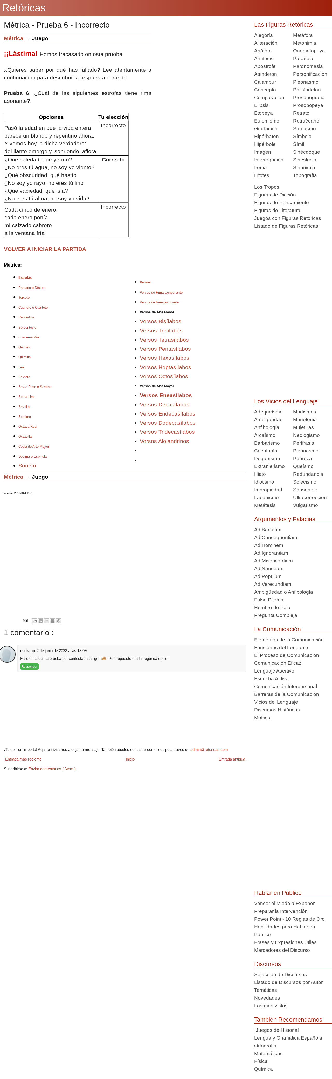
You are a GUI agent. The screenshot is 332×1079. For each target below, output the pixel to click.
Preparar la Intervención (281, 911)
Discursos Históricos (277, 709)
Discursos (267, 964)
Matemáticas (268, 1053)
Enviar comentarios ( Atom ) (52, 768)
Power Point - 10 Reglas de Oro (289, 919)
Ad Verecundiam (272, 584)
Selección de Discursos (280, 974)
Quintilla (24, 357)
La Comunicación (277, 629)
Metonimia (304, 43)
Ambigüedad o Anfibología (283, 592)
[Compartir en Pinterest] (58, 620)
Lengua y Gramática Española (288, 1038)
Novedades (267, 998)
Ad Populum (268, 576)
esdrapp (27, 650)
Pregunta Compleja (275, 615)
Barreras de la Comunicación (286, 694)
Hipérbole (265, 144)
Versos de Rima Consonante (161, 292)
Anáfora (263, 50)
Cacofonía (265, 450)
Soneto (27, 466)
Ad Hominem (268, 545)
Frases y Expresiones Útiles (285, 942)
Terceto (24, 298)
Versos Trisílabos (161, 331)
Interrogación (268, 159)
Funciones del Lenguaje (281, 647)
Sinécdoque (306, 152)
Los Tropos (266, 187)
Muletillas (303, 427)
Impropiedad (268, 489)
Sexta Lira (26, 397)
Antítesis (263, 58)
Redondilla (26, 317)
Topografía (305, 175)
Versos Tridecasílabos (167, 432)
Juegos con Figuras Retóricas (287, 218)
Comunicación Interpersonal (285, 686)
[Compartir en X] (46, 620)
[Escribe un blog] (40, 620)
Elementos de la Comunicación (289, 639)
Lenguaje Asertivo (274, 671)
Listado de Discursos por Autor (288, 982)
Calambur (265, 82)
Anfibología (266, 427)
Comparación (269, 97)
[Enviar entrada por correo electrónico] (25, 621)
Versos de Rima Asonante (159, 302)
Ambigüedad (268, 419)
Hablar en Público (278, 893)
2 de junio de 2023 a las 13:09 (62, 650)
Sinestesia (304, 159)
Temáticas (265, 990)
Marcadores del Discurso (282, 950)
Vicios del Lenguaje (276, 702)
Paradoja (303, 58)
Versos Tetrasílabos (164, 340)
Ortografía (265, 1045)
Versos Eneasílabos (166, 395)
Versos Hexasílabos (164, 358)
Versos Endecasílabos (167, 414)
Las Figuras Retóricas (283, 24)
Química (263, 1069)
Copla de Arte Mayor (33, 447)
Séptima (24, 417)
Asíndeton (265, 74)
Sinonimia (304, 167)
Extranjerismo (269, 466)
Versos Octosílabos (164, 376)
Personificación (310, 74)
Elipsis (261, 105)
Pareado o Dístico (31, 288)
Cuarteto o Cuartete (33, 307)
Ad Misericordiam (273, 561)
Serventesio (27, 327)
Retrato (301, 113)
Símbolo (302, 136)
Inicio (130, 759)
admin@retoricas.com (209, 749)
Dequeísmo (267, 458)
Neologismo (306, 435)
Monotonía (305, 419)
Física (261, 1061)
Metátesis (265, 505)
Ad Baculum (267, 529)
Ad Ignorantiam (271, 553)
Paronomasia (308, 66)
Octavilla (25, 436)
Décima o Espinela (32, 456)
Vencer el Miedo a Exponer (284, 903)
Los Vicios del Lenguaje (286, 401)
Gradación (266, 128)
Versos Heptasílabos (165, 367)
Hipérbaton (266, 136)
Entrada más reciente (23, 759)
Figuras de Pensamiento (281, 202)
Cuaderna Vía (28, 337)
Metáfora (303, 35)
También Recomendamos (288, 1019)
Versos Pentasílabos (165, 349)
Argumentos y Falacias (284, 519)
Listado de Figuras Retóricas (286, 226)
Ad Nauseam (268, 568)
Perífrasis (303, 443)
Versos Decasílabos (164, 405)
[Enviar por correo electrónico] (34, 620)
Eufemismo (266, 121)
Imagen (262, 152)
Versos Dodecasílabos (168, 423)
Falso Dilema (268, 599)
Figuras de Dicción (275, 195)
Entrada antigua (232, 759)
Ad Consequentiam (275, 537)
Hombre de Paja (272, 607)
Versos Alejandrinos (164, 441)
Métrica (13, 38)
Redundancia (308, 474)
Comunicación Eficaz (277, 663)
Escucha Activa (271, 678)
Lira (21, 367)
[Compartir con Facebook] (52, 620)
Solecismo (304, 482)
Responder (29, 666)
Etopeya (263, 113)
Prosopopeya (308, 105)
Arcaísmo (264, 435)
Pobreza (302, 458)
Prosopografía (309, 97)
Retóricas (24, 7)
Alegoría (263, 35)
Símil (298, 144)
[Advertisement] (199, 71)
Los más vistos (271, 1005)
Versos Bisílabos (160, 321)
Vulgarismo (305, 505)
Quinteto (24, 347)
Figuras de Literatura (277, 210)
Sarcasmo (304, 128)
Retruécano (306, 121)
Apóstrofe (265, 66)
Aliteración (266, 43)
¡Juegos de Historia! (276, 1030)
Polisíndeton (307, 89)
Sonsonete (305, 489)
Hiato (260, 474)
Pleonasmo (306, 82)
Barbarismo (267, 443)
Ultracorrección (310, 497)
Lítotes (261, 175)
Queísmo (303, 466)
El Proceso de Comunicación (286, 655)
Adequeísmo (268, 412)
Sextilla (24, 407)
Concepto (265, 89)
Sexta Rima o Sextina (34, 387)
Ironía (260, 167)
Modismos (304, 412)
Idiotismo (264, 482)
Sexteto (24, 377)
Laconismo (266, 497)
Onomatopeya (309, 50)
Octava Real (27, 427)
